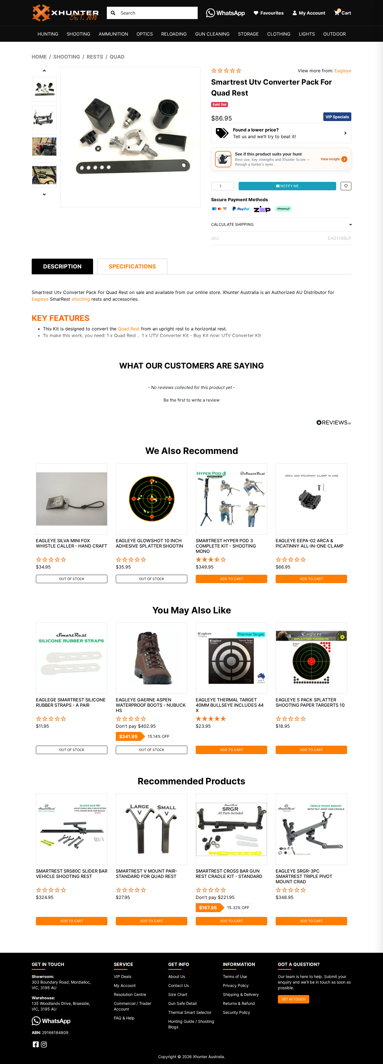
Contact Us (178, 985)
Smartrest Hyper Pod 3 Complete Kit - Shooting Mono (226, 546)
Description (62, 266)
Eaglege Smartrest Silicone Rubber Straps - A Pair (71, 702)
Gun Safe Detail (182, 1003)
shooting (81, 299)
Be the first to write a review (191, 400)
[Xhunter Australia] (65, 12)
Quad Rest (129, 329)
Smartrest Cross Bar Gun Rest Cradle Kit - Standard (229, 873)
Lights (307, 34)
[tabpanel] (72, 523)
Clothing (278, 34)
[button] (250, 70)
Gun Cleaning (212, 34)
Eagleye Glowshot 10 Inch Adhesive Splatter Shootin (149, 543)
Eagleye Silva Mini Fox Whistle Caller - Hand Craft (71, 543)
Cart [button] (344, 12)
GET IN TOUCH (294, 999)
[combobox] (152, 13)
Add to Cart (231, 579)
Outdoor (334, 34)
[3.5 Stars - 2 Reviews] (231, 560)
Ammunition (113, 34)
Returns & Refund (239, 1003)
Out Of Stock (71, 579)
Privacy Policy (236, 985)
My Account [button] (311, 13)
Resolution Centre (130, 994)
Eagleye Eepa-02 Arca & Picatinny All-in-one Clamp (309, 543)
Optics (145, 34)
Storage (248, 34)
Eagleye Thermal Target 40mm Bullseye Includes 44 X (230, 705)
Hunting (48, 34)
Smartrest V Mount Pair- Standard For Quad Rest (146, 873)
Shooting (78, 34)
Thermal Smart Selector (189, 1012)
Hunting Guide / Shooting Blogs (191, 1024)
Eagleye (342, 70)
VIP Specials (337, 116)
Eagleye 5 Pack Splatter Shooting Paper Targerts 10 (310, 702)
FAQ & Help (124, 1018)
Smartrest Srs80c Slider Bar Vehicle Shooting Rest (71, 873)
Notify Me (289, 186)
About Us (176, 976)
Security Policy (236, 1012)
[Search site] (113, 13)
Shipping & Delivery (241, 994)
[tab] (62, 266)
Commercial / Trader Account (132, 1006)
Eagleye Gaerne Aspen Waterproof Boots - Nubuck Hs (151, 705)
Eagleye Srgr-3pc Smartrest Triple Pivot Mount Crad (304, 876)
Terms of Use (235, 976)
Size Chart (177, 994)
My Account (125, 985)
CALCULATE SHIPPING (232, 224)
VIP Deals (122, 976)
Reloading (174, 34)
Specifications (132, 266)
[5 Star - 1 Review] (231, 719)
